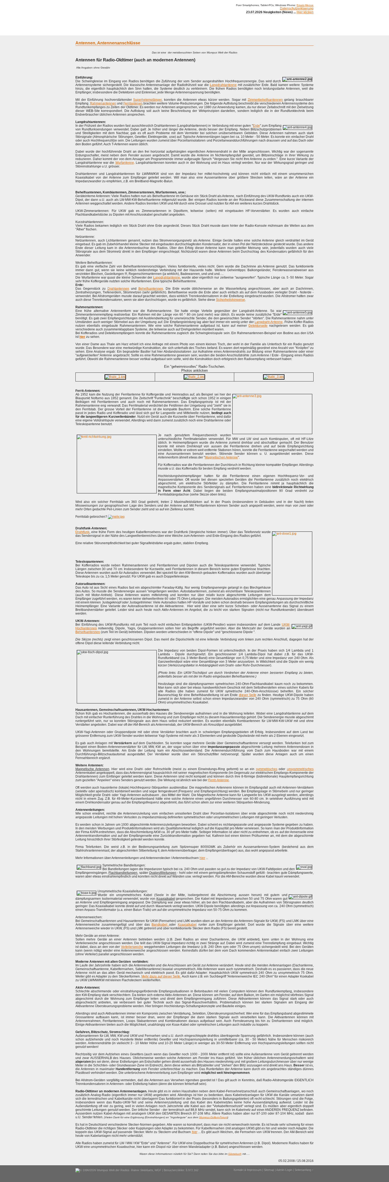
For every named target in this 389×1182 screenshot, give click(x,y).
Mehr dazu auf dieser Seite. (161, 976)
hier (202, 858)
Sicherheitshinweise (230, 300)
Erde (256, 126)
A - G (155, 31)
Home (83, 31)
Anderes (242, 31)
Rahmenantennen (103, 103)
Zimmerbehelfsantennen (265, 100)
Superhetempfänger (147, 100)
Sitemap (269, 1169)
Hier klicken (305, 12)
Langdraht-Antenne (269, 322)
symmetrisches (266, 769)
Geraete (98, 31)
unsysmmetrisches (300, 769)
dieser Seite (247, 695)
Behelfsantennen (150, 288)
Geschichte (118, 31)
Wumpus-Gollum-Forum (213, 1117)
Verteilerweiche (132, 947)
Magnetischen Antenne (221, 457)
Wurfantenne (124, 163)
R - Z (181, 31)
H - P (168, 31)
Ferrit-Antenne (218, 780)
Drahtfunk (82, 532)
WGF (158, 1170)
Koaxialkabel (187, 924)
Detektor (224, 31)
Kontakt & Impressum (247, 1169)
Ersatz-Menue (305, 5)
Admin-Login (284, 1169)
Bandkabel (160, 924)
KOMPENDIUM (201, 31)
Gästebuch (235, 1153)
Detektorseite (258, 326)
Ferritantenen (133, 103)
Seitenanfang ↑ (304, 1169)
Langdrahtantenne (223, 85)
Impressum (262, 31)
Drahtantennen (118, 288)
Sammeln (139, 31)
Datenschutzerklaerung (297, 8)
